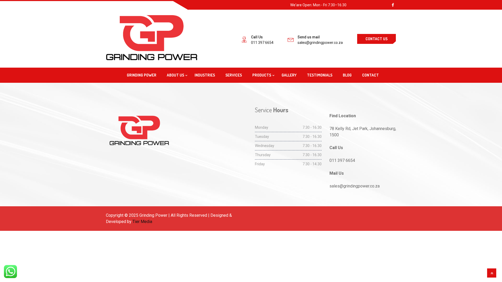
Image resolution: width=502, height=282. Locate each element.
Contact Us (376, 38)
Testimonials (319, 75)
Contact (370, 75)
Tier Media (142, 221)
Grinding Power (141, 75)
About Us (175, 75)
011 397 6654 (262, 42)
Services (233, 75)
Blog (347, 75)
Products (261, 75)
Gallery (289, 75)
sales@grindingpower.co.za (320, 42)
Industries (205, 75)
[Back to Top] (491, 273)
